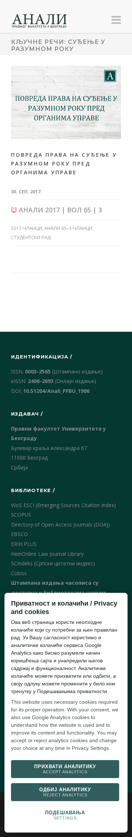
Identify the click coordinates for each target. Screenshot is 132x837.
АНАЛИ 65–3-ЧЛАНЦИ (68, 228)
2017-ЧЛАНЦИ (26, 228)
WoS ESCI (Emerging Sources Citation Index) (63, 505)
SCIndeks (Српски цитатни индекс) (53, 563)
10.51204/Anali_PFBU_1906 (56, 390)
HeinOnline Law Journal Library (47, 553)
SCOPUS (21, 514)
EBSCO (19, 534)
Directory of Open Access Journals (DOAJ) (60, 524)
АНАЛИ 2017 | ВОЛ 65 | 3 (59, 209)
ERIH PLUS (24, 543)
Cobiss (19, 573)
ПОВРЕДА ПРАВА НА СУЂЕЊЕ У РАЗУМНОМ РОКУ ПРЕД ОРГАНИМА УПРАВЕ (64, 163)
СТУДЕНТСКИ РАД (31, 237)
